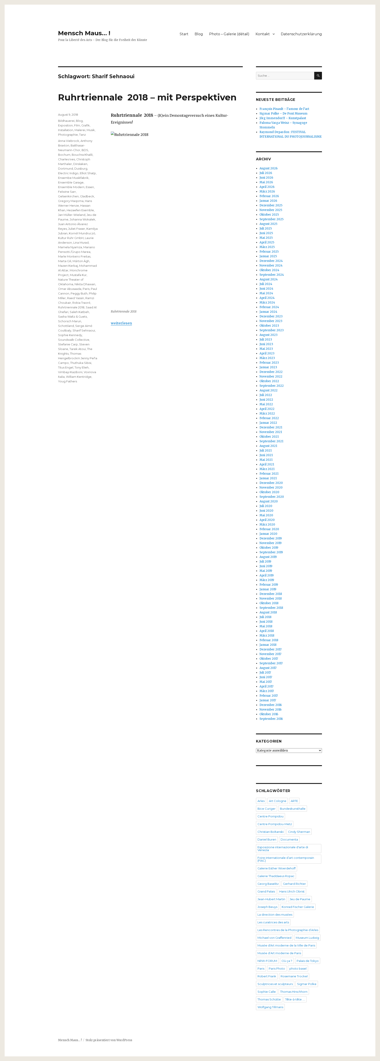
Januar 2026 (268, 201)
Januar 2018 (267, 645)
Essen (90, 187)
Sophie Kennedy (70, 335)
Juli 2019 (265, 561)
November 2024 (271, 265)
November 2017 (270, 654)
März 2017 (266, 691)
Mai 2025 (266, 238)
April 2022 (266, 409)
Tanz (82, 134)
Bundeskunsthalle (292, 808)
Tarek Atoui (77, 349)
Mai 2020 (266, 515)
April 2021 (266, 464)
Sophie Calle (267, 991)
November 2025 (270, 210)
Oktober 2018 (268, 603)
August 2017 (267, 668)
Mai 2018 (265, 626)
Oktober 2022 (269, 381)
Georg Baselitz (268, 883)
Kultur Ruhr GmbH (71, 238)
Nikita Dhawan (85, 284)
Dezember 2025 (270, 205)
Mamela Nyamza (70, 247)
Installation (65, 130)
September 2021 (271, 441)
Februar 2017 (268, 696)
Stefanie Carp (68, 344)
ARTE (294, 801)
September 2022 (271, 386)
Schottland (66, 326)
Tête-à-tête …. (295, 999)
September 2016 (271, 719)
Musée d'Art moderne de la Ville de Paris (286, 945)
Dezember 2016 (270, 705)
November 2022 (270, 376)
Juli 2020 (265, 506)
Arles (261, 801)
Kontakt (263, 34)
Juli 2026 (265, 173)
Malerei (80, 130)
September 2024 (271, 275)
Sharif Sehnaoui (84, 330)
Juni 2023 (266, 344)
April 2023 (266, 353)
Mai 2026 (266, 182)
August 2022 (268, 390)
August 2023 (268, 335)
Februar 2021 (268, 474)
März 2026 (267, 191)
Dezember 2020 (271, 483)
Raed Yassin (75, 298)
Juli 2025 (265, 228)
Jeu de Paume (300, 899)
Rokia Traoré (81, 302)
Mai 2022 (266, 404)
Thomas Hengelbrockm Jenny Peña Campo (77, 358)
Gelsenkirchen (68, 196)
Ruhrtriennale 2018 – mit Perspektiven (147, 97)
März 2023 (267, 358)
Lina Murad (81, 242)
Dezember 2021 (270, 427)
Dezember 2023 (271, 316)
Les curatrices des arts (273, 922)
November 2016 (270, 709)
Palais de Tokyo (308, 961)
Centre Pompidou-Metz (275, 824)
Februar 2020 (269, 529)
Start (184, 34)
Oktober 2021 (269, 437)
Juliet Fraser (76, 228)
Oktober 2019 (268, 548)
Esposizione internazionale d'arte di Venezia (283, 848)
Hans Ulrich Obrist (292, 891)
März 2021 (266, 469)
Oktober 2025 (269, 215)
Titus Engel (65, 367)
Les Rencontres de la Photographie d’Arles (288, 930)
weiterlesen (121, 323)
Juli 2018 (265, 617)
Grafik (85, 125)
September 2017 (271, 663)
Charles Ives (66, 159)
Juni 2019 (265, 566)
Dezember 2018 (270, 594)
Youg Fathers (67, 381)
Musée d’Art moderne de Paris (279, 953)
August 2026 (268, 168)
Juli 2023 (265, 339)
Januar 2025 (268, 256)
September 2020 (271, 497)
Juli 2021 (265, 450)
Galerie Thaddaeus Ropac (276, 876)
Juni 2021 (266, 455)
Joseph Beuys (267, 907)
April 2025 (266, 242)
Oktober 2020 (269, 492)
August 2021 (268, 446)
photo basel (298, 968)
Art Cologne (277, 801)
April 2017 (266, 686)
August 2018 (268, 612)
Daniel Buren (267, 839)
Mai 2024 (266, 293)
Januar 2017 (267, 700)
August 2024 (268, 279)
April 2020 (267, 520)
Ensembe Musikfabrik (73, 178)
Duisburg (80, 168)
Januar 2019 (267, 589)
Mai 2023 (266, 349)
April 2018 (266, 631)
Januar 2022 (268, 423)
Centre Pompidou (270, 816)
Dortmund (65, 168)
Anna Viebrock (68, 141)
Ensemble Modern (71, 187)
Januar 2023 (268, 367)
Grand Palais (266, 891)
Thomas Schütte (269, 999)
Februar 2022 (269, 418)
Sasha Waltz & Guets (72, 316)
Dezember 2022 (271, 372)
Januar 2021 (268, 478)
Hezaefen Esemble (80, 210)
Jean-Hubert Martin (271, 899)
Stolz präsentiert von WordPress (109, 1040)
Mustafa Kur (78, 275)
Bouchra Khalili (82, 154)
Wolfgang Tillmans (270, 1007)
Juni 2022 (266, 400)
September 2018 (271, 608)
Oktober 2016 (268, 714)
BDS (85, 150)
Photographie (68, 134)
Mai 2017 (265, 682)
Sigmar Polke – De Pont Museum (283, 113)
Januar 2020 (268, 534)
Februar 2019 (268, 585)
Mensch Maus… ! (84, 33)
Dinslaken (80, 164)
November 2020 (271, 487)
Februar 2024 (269, 307)
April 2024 (267, 298)
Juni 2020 (266, 511)
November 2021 (270, 432)
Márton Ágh (81, 261)
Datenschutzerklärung (301, 34)
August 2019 (268, 557)
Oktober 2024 (269, 270)
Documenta (289, 839)
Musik (91, 130)
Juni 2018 (265, 622)
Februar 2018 (268, 640)
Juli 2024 (265, 284)
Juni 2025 (266, 233)
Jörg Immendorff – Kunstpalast (282, 118)
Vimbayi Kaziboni (70, 372)
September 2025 (271, 219)
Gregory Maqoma (71, 201)
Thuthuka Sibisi (80, 363)
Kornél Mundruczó (82, 233)
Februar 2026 (269, 196)
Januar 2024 (268, 312)
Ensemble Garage (71, 182)
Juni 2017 (265, 677)
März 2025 (267, 247)
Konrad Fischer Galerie (298, 907)
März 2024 (267, 302)
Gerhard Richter (294, 883)
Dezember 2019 (270, 538)
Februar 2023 (269, 363)
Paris (86, 289)
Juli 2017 (265, 672)
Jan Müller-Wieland (71, 215)
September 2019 (271, 552)
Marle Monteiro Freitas (74, 256)
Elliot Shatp (88, 173)
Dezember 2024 (271, 261)
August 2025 (268, 224)
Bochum (64, 154)
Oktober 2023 (269, 326)
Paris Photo (277, 968)
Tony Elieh (82, 367)
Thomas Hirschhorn (293, 991)
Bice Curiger (267, 808)
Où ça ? (286, 961)
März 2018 (266, 635)
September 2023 (271, 330)
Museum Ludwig (307, 937)
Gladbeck (87, 196)
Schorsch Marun (69, 321)
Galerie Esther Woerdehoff (277, 868)
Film (77, 125)
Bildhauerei (66, 120)
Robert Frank (267, 976)
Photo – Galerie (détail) (229, 34)
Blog (199, 34)
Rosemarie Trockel (294, 976)
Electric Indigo (68, 173)
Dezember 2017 (270, 649)
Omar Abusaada (69, 289)
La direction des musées (275, 914)
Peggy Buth (79, 293)
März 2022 (267, 413)
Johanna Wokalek (82, 219)
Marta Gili (64, 261)
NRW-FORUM (267, 961)
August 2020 (268, 501)
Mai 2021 (265, 460)
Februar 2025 (269, 252)
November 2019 (270, 543)
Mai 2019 (265, 571)
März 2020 (267, 524)
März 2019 (266, 580)
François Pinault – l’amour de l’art (284, 109)
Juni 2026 (266, 178)
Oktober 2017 (268, 659)
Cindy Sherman (299, 831)
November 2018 (270, 598)
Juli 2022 (265, 395)
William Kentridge (78, 376)
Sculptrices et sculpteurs (275, 984)
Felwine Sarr (67, 191)
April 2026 (266, 187)
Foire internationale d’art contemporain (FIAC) (286, 859)
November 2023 (270, 321)
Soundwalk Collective (73, 339)
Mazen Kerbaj (68, 265)
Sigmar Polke (306, 984)
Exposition (65, 125)
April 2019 (266, 575)
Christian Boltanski (271, 831)
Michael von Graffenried (274, 937)
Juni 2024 (266, 289)
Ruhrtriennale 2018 (71, 307)
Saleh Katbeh (79, 312)
